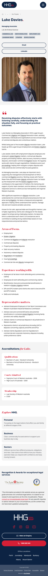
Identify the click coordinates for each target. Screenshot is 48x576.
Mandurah (27, 555)
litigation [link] (17, 156)
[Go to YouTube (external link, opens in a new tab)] (34, 527)
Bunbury (36, 555)
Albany (18, 560)
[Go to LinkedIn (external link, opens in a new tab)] (27, 527)
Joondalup (18, 555)
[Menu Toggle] (43, 5)
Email (24, 45)
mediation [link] (18, 256)
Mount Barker (27, 560)
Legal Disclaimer (18, 570)
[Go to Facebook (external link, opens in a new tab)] (14, 527)
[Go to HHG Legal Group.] (3, 14)
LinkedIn (24, 51)
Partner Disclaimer (8, 570)
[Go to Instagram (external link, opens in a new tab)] (21, 527)
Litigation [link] (14, 135)
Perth (11, 555)
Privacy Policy (27, 570)
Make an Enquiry (25, 536)
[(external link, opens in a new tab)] (29, 482)
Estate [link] (36, 147)
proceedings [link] (6, 165)
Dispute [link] (23, 135)
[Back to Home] (9, 4)
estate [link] (11, 156)
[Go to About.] (7, 14)
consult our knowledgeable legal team (15, 499)
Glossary (42, 570)
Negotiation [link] (8, 256)
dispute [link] (27, 145)
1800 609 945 (25, 543)
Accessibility (35, 570)
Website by (24, 573)
